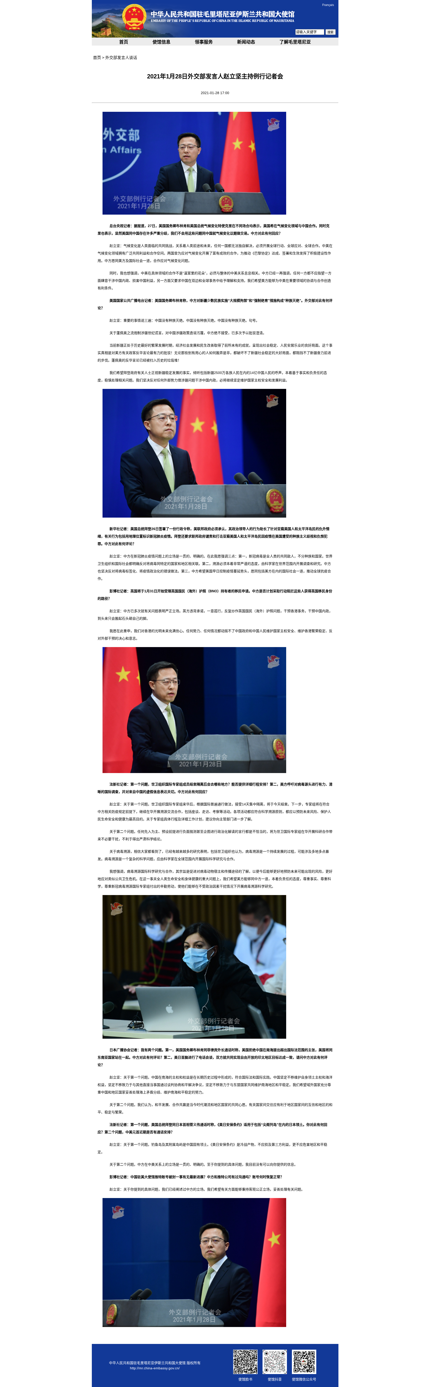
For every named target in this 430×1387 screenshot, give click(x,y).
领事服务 (204, 42)
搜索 (330, 32)
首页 (123, 42)
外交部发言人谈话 (121, 58)
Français (328, 5)
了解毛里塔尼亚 (295, 42)
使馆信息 (161, 42)
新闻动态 (246, 42)
